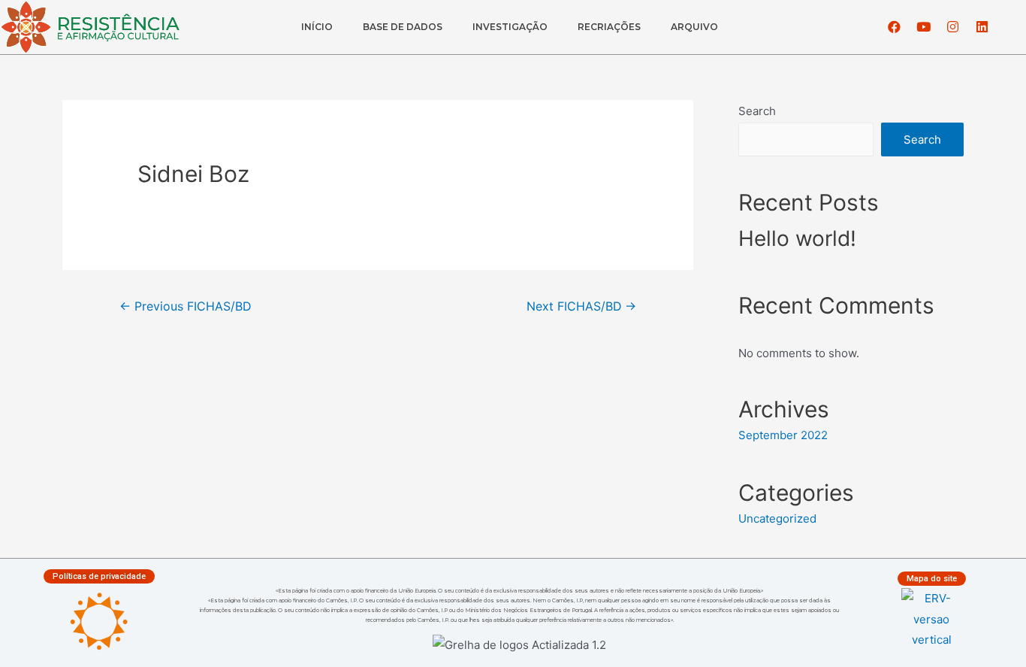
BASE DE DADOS (402, 26)
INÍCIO (317, 26)
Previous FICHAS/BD (185, 306)
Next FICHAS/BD (581, 306)
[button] (99, 576)
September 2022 (783, 435)
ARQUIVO (694, 26)
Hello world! (797, 238)
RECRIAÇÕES (609, 26)
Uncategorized (777, 518)
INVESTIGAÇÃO (510, 26)
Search (757, 111)
